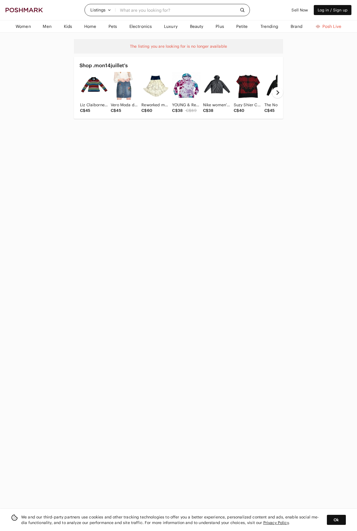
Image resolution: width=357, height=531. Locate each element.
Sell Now (299, 10)
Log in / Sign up (333, 10)
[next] (277, 92)
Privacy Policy (276, 522)
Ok (336, 519)
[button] (100, 10)
